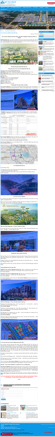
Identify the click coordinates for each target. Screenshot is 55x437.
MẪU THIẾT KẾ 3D (4, 9)
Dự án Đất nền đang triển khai (10, 30)
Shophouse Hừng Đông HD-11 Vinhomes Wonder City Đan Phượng (48, 78)
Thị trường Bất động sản (16, 7)
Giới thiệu (6, 422)
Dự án (8, 7)
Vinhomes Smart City (12, 432)
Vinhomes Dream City (15, 433)
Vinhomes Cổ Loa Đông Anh (23, 433)
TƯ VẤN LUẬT (35, 7)
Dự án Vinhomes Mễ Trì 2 (30, 412)
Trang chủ (3, 7)
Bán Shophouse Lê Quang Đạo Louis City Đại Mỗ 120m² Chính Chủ (48, 84)
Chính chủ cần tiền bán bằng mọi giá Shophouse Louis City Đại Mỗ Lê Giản (47, 81)
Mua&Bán (41, 7)
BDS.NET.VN (53, 427)
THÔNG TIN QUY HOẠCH (27, 7)
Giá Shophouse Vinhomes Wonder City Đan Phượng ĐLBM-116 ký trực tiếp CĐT (48, 90)
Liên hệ (10, 422)
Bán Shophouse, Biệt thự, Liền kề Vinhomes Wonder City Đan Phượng (47, 75)
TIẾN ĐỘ (46, 7)
